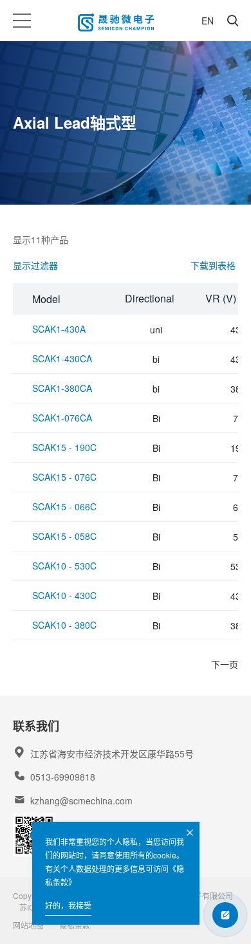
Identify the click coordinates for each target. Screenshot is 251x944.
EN (207, 20)
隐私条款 (74, 925)
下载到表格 (213, 265)
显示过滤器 (35, 265)
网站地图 (28, 925)
